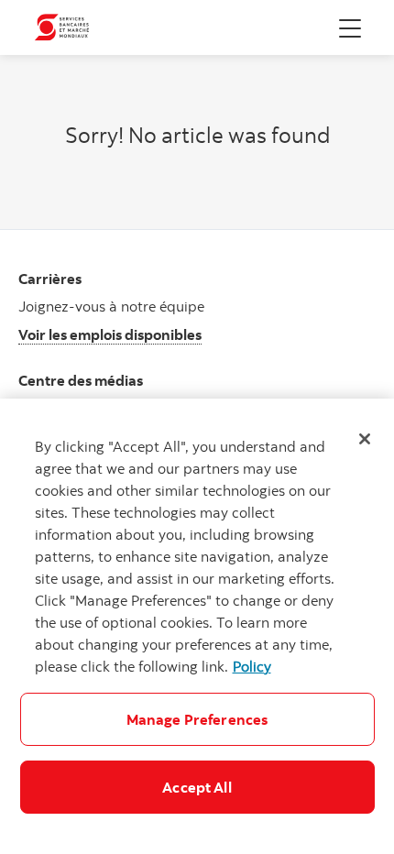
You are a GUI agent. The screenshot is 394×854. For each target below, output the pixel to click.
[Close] (365, 439)
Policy (252, 666)
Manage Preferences (197, 719)
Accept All (197, 787)
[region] (197, 626)
